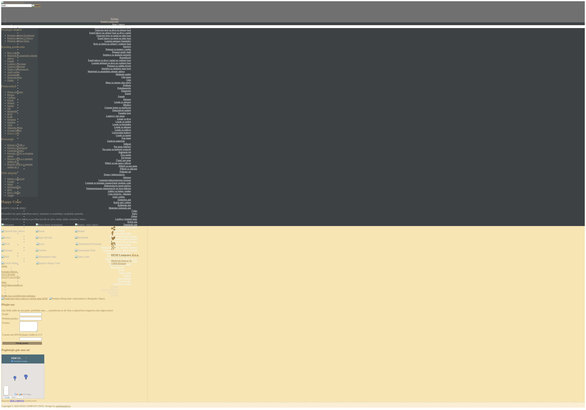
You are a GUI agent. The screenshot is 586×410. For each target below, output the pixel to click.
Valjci (134, 213)
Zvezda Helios (14, 130)
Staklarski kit (124, 152)
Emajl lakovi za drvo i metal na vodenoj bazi (109, 60)
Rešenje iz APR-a (15, 145)
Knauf (10, 100)
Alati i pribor (118, 197)
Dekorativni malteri (121, 110)
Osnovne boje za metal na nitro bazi (113, 35)
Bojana (10, 95)
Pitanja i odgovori (109, 289)
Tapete (10, 195)
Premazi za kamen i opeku (118, 49)
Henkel (10, 103)
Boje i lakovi (118, 24)
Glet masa (126, 77)
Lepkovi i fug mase (115, 116)
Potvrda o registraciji (17, 148)
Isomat (10, 105)
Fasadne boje (124, 113)
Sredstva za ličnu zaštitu (125, 227)
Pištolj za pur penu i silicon (118, 163)
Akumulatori (118, 230)
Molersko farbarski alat (120, 208)
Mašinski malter (123, 74)
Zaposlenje (113, 292)
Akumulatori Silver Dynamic (123, 241)
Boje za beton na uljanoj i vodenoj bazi (112, 44)
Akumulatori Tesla (122, 244)
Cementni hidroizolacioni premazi (114, 180)
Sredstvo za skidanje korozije (117, 55)
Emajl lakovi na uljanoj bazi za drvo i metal (110, 33)
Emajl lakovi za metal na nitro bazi (114, 38)
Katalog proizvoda (109, 21)
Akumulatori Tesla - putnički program (119, 247)
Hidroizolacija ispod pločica (117, 185)
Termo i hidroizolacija (114, 174)
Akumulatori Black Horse (118, 253)
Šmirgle (127, 275)
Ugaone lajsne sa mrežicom (118, 107)
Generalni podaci (15, 150)
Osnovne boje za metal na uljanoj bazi (112, 27)
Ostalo (121, 270)
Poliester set (125, 171)
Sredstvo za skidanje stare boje (116, 68)
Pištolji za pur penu (128, 166)
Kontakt (114, 295)
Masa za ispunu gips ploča (118, 82)
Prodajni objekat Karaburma (20, 35)
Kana (10, 116)
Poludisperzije (124, 88)
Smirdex (11, 122)
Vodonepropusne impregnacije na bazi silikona (108, 188)
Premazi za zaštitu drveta (119, 66)
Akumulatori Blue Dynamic (123, 239)
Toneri (128, 93)
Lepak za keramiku (121, 124)
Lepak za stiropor (122, 102)
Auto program (124, 278)
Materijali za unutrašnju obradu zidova (106, 71)
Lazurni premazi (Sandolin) (118, 41)
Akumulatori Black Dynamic (123, 236)
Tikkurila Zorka (14, 127)
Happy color (13, 133)
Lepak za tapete (123, 135)
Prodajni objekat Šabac (18, 41)
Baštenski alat (124, 205)
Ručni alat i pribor (122, 202)
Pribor (134, 216)
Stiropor (127, 99)
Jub (9, 108)
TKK (10, 125)
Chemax (11, 97)
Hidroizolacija (14, 187)
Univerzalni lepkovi (121, 132)
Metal (10, 184)
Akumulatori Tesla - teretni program (120, 250)
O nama (114, 287)
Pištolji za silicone (128, 168)
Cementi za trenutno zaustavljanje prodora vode (108, 183)
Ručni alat (132, 222)
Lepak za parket (123, 121)
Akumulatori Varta (122, 233)
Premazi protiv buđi (121, 52)
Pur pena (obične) (122, 146)
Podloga (127, 85)
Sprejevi (127, 46)
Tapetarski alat (130, 224)
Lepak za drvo (124, 119)
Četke (134, 211)
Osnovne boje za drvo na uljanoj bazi (113, 30)
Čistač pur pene (123, 160)
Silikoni (127, 144)
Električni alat (124, 199)
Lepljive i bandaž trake (126, 219)
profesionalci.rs (63, 406)
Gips (128, 80)
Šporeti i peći (124, 281)
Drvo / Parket (13, 192)
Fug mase (126, 138)
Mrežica (127, 105)
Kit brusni (126, 157)
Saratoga (11, 119)
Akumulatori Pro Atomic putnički (121, 258)
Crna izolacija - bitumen (119, 194)
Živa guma (126, 155)
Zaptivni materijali (116, 141)
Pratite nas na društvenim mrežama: (19, 296)
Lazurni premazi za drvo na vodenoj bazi (111, 63)
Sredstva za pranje (122, 284)
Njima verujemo (15, 92)
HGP (9, 114)
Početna (114, 19)
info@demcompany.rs (12, 285)
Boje (9, 190)
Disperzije (126, 91)
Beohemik (12, 111)
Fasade (121, 96)
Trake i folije (125, 273)
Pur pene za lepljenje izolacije (116, 149)
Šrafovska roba (117, 267)
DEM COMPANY (17, 401)
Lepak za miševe (123, 130)
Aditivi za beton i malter (119, 191)
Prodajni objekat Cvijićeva (20, 38)
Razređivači (125, 57)
